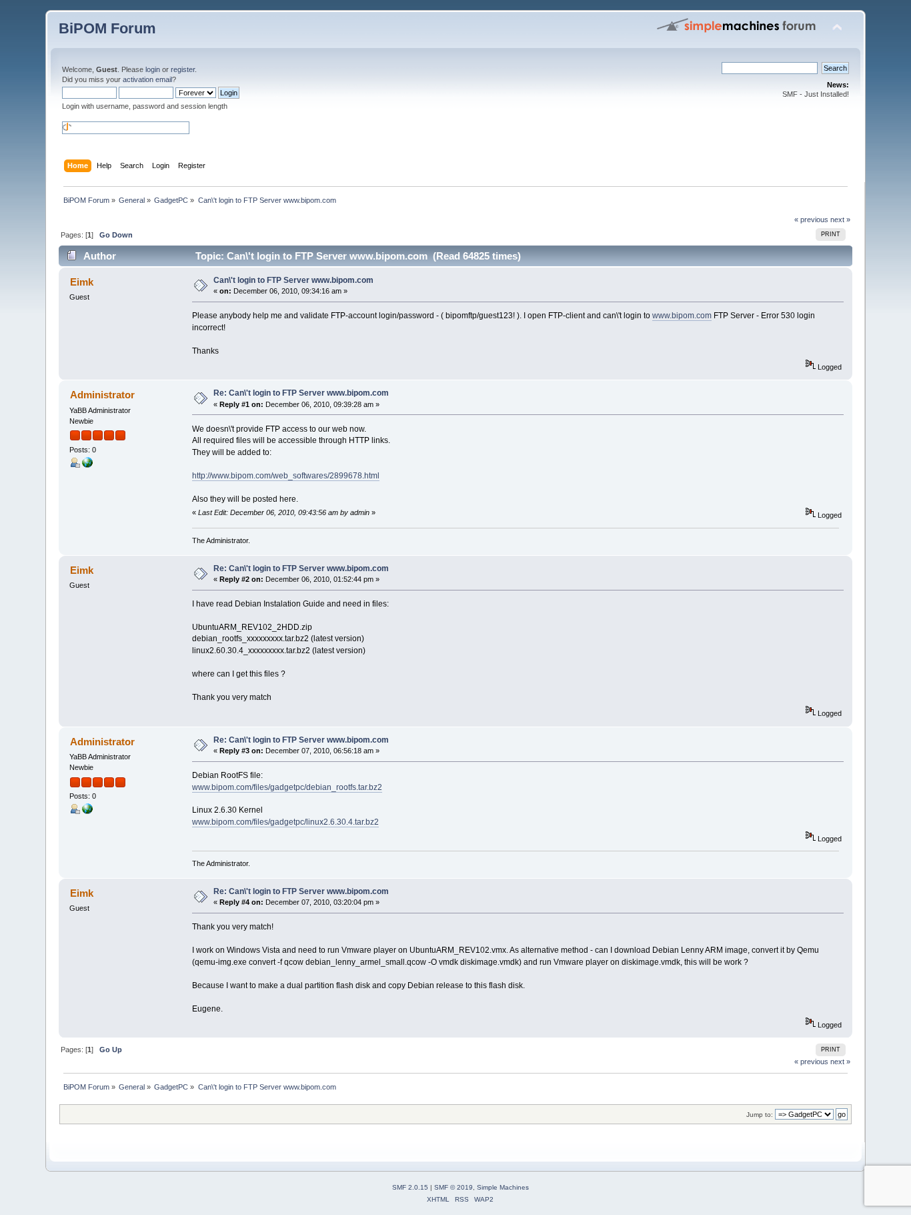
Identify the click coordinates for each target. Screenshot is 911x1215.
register (183, 69)
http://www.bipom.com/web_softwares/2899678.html (285, 475)
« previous (811, 220)
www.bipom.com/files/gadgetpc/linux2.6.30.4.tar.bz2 (285, 822)
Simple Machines (503, 1187)
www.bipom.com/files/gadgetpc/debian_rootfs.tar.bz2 (287, 787)
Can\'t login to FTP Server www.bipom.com (293, 280)
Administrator (102, 394)
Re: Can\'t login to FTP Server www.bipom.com (301, 393)
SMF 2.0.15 (410, 1187)
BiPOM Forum (107, 28)
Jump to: (759, 1114)
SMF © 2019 (453, 1187)
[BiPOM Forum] (87, 465)
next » (840, 220)
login (152, 69)
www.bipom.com (682, 315)
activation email (147, 79)
